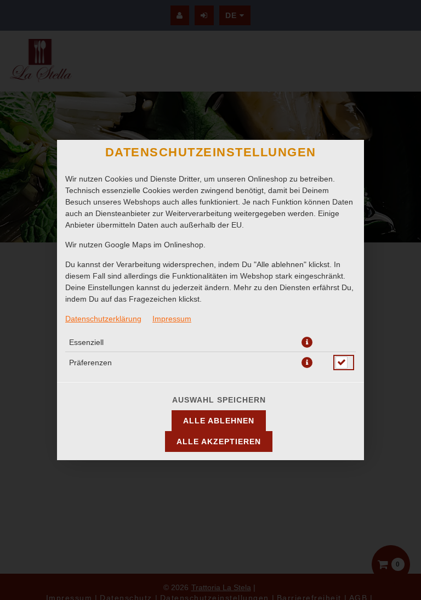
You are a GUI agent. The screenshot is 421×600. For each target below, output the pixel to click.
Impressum (171, 318)
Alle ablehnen (218, 420)
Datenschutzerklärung (103, 318)
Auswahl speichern (219, 399)
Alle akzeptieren (219, 441)
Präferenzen (90, 362)
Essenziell (86, 342)
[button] (306, 342)
